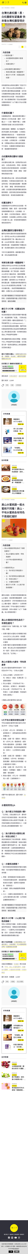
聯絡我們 (22, 1234)
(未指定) (11, 44)
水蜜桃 (12, 981)
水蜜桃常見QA (9, 568)
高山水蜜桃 (20, 981)
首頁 (3, 7)
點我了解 (20, 424)
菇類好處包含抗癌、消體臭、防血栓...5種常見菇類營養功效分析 (14, 356)
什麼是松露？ (9, 55)
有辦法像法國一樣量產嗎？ (15, 72)
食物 (7, 385)
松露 (12, 385)
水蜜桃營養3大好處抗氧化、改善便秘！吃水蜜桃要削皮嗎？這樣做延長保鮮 (14, 944)
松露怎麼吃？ (10, 64)
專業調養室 (7, 7)
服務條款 (12, 1234)
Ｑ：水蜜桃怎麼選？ (13, 582)
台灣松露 (18, 385)
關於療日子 (6, 1234)
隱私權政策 (16, 1234)
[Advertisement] (14, 1155)
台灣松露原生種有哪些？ (12, 69)
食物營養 (12, 7)
